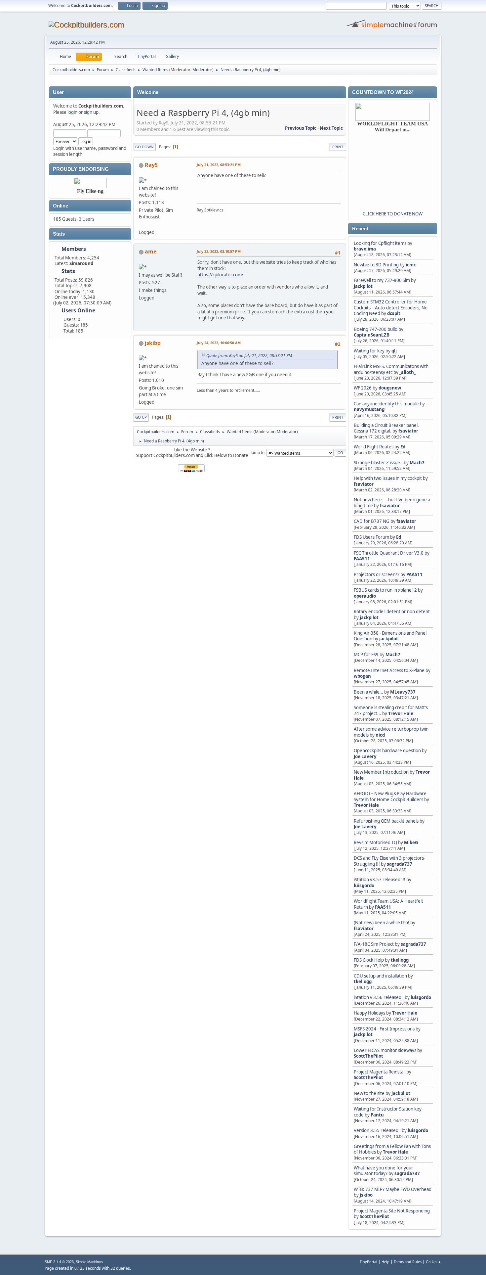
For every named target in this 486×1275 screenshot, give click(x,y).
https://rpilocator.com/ (220, 275)
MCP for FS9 (366, 655)
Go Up (141, 417)
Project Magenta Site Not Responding (392, 1211)
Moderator (202, 69)
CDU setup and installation (381, 976)
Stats (59, 234)
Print (337, 146)
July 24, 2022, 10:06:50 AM (219, 342)
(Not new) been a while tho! (382, 923)
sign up (91, 112)
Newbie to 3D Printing (376, 265)
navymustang (369, 409)
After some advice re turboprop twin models (391, 732)
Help (385, 1261)
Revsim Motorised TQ (375, 842)
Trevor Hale (400, 713)
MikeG (411, 842)
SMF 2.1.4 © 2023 (59, 1262)
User (58, 92)
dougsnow (390, 388)
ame (150, 251)
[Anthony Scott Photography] (141, 224)
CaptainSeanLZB (371, 335)
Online (60, 205)
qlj (394, 351)
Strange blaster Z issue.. (378, 463)
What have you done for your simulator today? (383, 1170)
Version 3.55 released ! (377, 1130)
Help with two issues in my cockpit (388, 478)
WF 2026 (363, 388)
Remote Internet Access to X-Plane (389, 670)
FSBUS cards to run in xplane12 (385, 590)
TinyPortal (368, 1261)
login (72, 112)
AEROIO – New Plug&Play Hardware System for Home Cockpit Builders (390, 796)
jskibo (366, 1195)
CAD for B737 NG (371, 521)
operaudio (365, 596)
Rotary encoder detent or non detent (392, 612)
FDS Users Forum (371, 537)
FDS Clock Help (369, 960)
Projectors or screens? (376, 574)
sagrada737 (399, 864)
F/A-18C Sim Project (374, 944)
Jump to (257, 452)
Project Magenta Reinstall (379, 1072)
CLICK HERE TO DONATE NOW (393, 214)
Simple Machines (89, 1262)
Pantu (377, 1115)
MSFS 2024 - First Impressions (384, 1029)
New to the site (369, 1093)
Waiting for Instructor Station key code (388, 1111)
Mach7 (417, 463)
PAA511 (362, 559)
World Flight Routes (373, 447)
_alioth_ (407, 372)
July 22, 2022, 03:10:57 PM (219, 251)
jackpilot (363, 286)
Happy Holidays (369, 1013)
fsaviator (408, 431)
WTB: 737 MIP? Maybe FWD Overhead (392, 1189)
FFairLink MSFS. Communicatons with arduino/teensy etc (391, 369)
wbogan (362, 676)
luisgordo (364, 885)
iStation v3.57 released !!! (379, 880)
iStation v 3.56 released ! (379, 997)
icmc (411, 265)
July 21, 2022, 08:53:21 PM (219, 164)
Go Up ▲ (433, 1261)
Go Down (144, 146)
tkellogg (400, 960)
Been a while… (368, 692)
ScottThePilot (368, 1056)
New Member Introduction (381, 772)
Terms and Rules (408, 1261)
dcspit (393, 313)
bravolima (365, 249)
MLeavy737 (403, 692)
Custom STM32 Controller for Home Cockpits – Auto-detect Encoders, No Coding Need (390, 307)
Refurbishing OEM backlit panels (386, 821)
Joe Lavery (365, 756)
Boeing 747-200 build (375, 329)
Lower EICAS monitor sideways (385, 1050)
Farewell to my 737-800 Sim (382, 280)
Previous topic (300, 128)
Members (73, 248)
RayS (151, 164)
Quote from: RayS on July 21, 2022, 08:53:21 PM (249, 355)
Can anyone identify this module (386, 404)
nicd (380, 735)
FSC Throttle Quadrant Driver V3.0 (389, 553)
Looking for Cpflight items (380, 243)
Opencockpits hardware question (387, 750)
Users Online (78, 310)
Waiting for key (369, 351)
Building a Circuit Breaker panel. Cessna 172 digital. (386, 428)
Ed (402, 447)
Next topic (331, 128)
